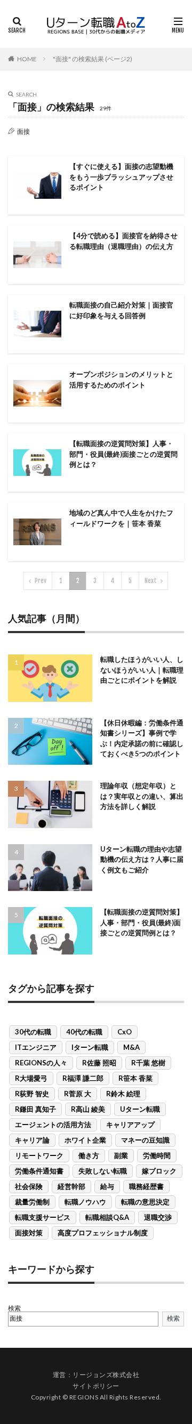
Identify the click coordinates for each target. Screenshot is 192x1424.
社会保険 (29, 1186)
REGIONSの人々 (41, 1062)
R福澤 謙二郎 (82, 1078)
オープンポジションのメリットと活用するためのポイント (121, 379)
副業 (121, 1155)
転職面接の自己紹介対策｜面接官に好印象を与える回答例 (121, 310)
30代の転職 (33, 1031)
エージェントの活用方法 (53, 1124)
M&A (131, 1047)
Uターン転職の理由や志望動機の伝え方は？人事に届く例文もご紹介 (141, 859)
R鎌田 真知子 (35, 1109)
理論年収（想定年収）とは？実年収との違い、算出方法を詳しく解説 (141, 796)
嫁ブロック (159, 1171)
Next (151, 581)
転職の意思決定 (145, 1202)
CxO (124, 1031)
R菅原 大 (77, 1093)
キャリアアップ (130, 1124)
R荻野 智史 (32, 1093)
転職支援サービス (42, 1217)
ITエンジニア (36, 1047)
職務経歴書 (146, 1186)
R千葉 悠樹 (148, 1062)
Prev (40, 581)
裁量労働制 (32, 1202)
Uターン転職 (140, 1109)
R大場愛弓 (31, 1078)
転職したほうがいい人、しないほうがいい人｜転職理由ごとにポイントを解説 (141, 669)
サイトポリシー (96, 1386)
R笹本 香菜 (135, 1078)
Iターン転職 (89, 1047)
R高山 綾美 (88, 1109)
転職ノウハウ (85, 1202)
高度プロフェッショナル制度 (103, 1232)
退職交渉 (158, 1217)
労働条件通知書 (39, 1171)
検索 (14, 1308)
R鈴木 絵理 (123, 1093)
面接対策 (29, 1232)
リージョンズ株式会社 (106, 1375)
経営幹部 (71, 1186)
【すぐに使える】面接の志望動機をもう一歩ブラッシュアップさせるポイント (121, 176)
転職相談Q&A (107, 1217)
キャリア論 (32, 1140)
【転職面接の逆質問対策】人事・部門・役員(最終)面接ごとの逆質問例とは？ (123, 453)
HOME (27, 59)
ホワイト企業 (85, 1140)
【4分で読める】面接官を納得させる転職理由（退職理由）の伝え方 (123, 240)
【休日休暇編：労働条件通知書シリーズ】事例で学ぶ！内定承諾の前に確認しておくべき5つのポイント (141, 738)
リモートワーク (39, 1155)
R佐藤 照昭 (99, 1062)
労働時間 (157, 1155)
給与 (107, 1186)
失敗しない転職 (102, 1171)
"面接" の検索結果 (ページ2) (92, 59)
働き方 (88, 1155)
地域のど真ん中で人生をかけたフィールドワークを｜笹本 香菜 (121, 518)
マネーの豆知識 (145, 1140)
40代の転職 (84, 1031)
